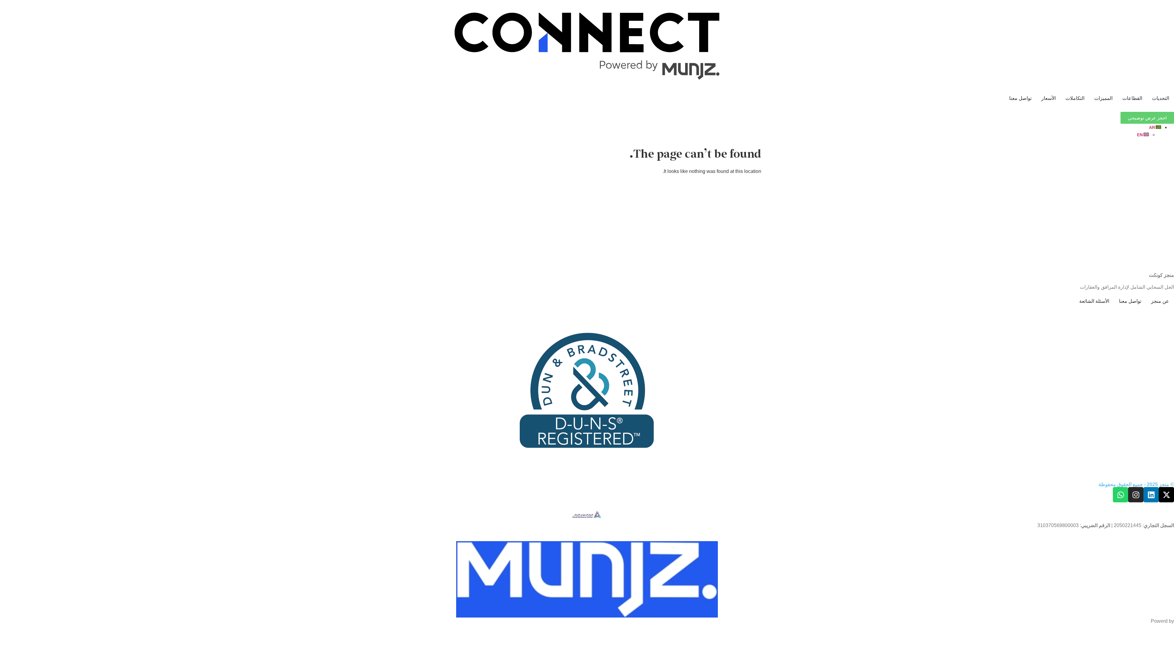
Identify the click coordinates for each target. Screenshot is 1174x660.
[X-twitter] (1166, 494)
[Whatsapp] (1120, 494)
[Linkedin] (1151, 494)
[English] (1143, 134)
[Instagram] (1135, 494)
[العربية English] (581, 131)
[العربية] (1155, 127)
